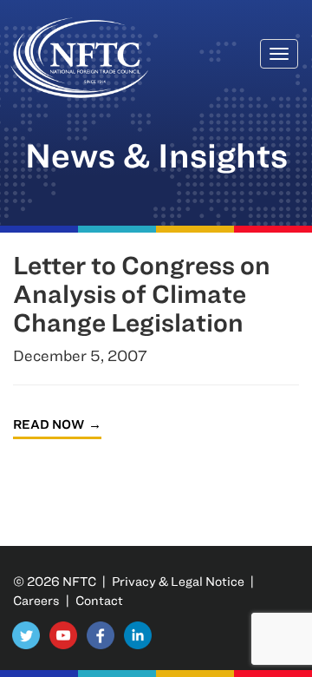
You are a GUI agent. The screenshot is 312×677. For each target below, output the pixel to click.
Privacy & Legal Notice (178, 581)
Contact (99, 600)
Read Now (48, 424)
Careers (36, 600)
